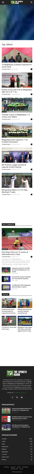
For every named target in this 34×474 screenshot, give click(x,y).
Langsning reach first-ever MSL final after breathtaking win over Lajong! (21, 269)
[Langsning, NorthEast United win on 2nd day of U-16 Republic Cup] (6, 411)
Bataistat (13, 467)
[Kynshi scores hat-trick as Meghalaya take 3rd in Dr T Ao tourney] (17, 80)
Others (21, 469)
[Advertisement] (17, 22)
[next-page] (6, 335)
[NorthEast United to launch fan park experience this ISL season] (6, 419)
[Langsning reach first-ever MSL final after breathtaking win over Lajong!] (6, 270)
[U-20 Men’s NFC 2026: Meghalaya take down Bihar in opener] (6, 287)
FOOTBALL (6, 467)
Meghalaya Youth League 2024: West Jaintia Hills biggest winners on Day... (25, 329)
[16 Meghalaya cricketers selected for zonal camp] (17, 55)
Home (3, 42)
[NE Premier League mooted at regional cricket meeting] (17, 155)
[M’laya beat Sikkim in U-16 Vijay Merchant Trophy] (17, 180)
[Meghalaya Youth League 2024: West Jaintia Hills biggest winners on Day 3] (25, 321)
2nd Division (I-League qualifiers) (7, 307)
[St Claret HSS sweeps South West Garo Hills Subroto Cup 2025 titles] (6, 279)
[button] (3, 2)
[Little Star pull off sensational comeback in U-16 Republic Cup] (6, 427)
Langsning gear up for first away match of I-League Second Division (9, 311)
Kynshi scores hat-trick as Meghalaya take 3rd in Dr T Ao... (17, 91)
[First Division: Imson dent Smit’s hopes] (9, 321)
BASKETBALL (26, 467)
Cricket (3, 61)
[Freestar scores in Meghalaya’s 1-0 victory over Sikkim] (17, 105)
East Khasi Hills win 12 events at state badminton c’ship (15, 253)
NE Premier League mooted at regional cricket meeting (14, 166)
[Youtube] (21, 397)
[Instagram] (17, 397)
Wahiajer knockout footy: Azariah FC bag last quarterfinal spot (25, 311)
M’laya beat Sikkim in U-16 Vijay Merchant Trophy (14, 191)
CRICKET (19, 467)
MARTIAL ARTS (14, 469)
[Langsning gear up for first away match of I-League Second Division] (9, 303)
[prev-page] (3, 335)
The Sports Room (6, 69)
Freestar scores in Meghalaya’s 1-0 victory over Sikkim (16, 116)
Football (4, 86)
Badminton (4, 249)
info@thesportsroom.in (20, 392)
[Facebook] (12, 397)
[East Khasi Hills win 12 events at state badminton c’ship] (17, 239)
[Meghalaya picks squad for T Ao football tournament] (17, 130)
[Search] (31, 2)
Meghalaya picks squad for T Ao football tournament (15, 141)
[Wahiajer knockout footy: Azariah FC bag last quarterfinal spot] (25, 303)
